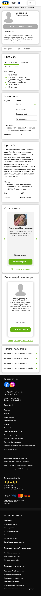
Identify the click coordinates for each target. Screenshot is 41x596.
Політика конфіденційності (13, 438)
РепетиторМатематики (12, 574)
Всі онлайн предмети (11, 531)
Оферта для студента (12, 435)
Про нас (7, 410)
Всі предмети (9, 528)
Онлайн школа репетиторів (14, 542)
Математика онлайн (11, 560)
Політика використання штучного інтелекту (19, 445)
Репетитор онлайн (10, 524)
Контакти (7, 413)
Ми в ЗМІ (7, 428)
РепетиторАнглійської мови (14, 571)
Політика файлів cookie (12, 442)
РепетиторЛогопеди (11, 582)
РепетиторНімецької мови (13, 578)
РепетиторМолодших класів (14, 585)
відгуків (14, 489)
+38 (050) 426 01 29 (13, 392)
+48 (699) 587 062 (12, 394)
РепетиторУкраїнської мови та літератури (19, 589)
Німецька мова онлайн (12, 556)
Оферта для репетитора (13, 431)
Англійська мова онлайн (12, 553)
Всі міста (7, 535)
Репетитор (8, 521)
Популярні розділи (10, 538)
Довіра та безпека (10, 449)
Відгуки (6, 424)
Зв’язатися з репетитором (20, 26)
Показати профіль (21, 262)
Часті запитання (10, 421)
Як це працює (9, 417)
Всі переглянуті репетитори (20, 341)
